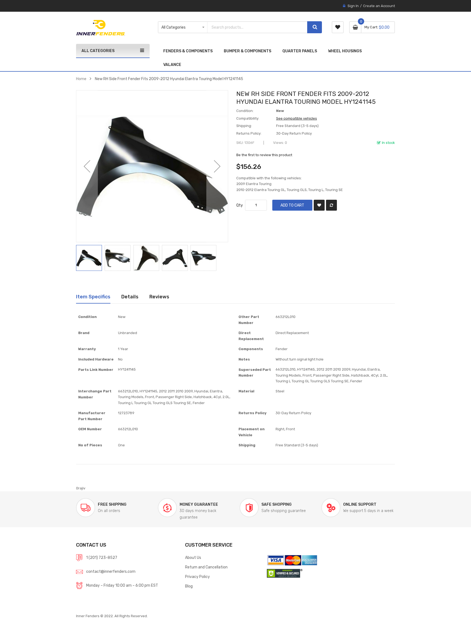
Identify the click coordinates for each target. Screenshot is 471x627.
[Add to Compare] (331, 205)
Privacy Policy (197, 576)
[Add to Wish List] (319, 205)
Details (129, 296)
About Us (193, 557)
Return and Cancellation (206, 567)
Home (81, 79)
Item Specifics (93, 296)
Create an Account (379, 6)
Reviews (159, 296)
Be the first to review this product (264, 155)
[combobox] (257, 27)
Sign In (353, 6)
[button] (87, 166)
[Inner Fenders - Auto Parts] (100, 28)
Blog (189, 586)
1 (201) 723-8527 (101, 557)
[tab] (93, 297)
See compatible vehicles (296, 118)
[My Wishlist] (338, 27)
